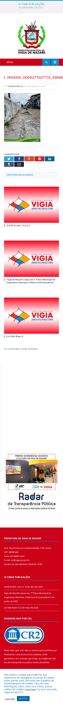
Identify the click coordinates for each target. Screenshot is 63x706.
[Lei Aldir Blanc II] (31, 316)
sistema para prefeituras (44, 650)
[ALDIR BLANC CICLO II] (31, 205)
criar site (24, 650)
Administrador (15, 86)
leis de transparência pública (18, 662)
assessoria (26, 654)
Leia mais (30, 689)
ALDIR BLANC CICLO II (18, 225)
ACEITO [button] (23, 698)
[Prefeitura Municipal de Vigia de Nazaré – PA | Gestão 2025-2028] (31, 36)
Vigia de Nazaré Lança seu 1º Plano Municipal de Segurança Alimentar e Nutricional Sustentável (32, 7)
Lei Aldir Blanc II (14, 336)
